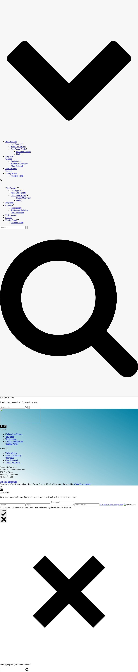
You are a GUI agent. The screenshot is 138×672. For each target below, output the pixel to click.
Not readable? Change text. (111, 505)
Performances (11, 168)
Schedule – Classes (14, 434)
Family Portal (11, 173)
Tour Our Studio (13, 463)
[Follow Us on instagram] (4, 427)
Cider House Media (82, 484)
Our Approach (17, 144)
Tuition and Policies (19, 164)
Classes (8, 159)
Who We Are (11, 141)
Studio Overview (23, 151)
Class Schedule (17, 166)
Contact (8, 171)
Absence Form (17, 176)
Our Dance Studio (18, 149)
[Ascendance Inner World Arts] (1, 183)
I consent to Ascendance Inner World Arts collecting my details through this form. (37, 507)
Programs (9, 156)
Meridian (10, 458)
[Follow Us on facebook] (1, 427)
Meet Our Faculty (18, 146)
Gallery (19, 154)
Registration (16, 161)
